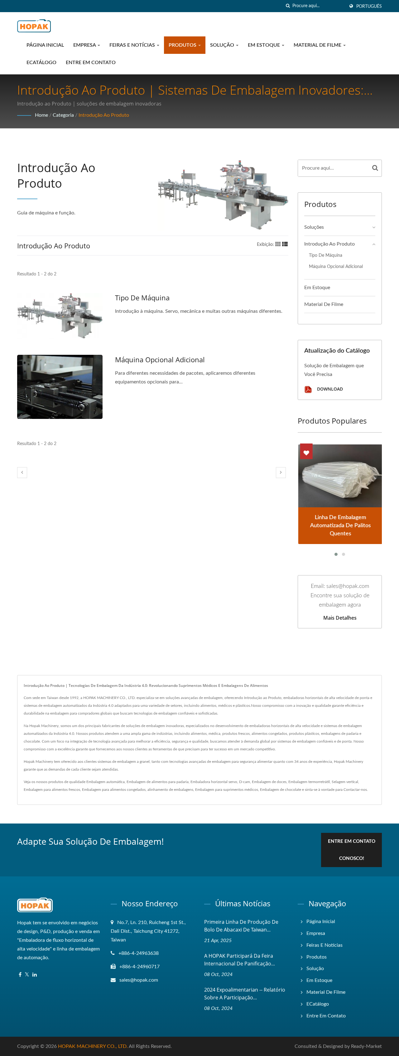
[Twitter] (27, 975)
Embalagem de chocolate (280, 789)
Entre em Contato (91, 62)
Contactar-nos (355, 789)
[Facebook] (20, 975)
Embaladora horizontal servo (213, 782)
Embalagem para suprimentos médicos (226, 789)
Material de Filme (318, 45)
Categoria (63, 115)
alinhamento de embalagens (170, 789)
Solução (222, 45)
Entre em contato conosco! (351, 850)
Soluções (314, 227)
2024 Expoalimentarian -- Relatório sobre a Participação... (244, 993)
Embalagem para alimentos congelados (114, 789)
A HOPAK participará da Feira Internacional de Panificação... (239, 959)
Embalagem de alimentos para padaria (158, 782)
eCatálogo (41, 62)
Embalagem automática (105, 782)
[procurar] (287, 6)
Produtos (183, 45)
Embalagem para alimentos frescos (52, 789)
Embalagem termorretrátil (309, 782)
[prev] (22, 472)
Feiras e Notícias (132, 45)
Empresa (85, 45)
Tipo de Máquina (142, 297)
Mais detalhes (340, 617)
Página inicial (45, 45)
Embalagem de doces (269, 782)
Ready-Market (366, 1046)
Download (329, 389)
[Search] (375, 168)
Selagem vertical (345, 782)
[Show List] (284, 245)
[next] (281, 472)
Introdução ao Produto (104, 115)
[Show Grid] (278, 245)
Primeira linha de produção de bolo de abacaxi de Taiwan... (241, 925)
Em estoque (264, 45)
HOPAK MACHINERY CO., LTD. (93, 1046)
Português (369, 6)
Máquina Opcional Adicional (160, 359)
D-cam (244, 782)
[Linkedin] (34, 975)
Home (41, 115)
